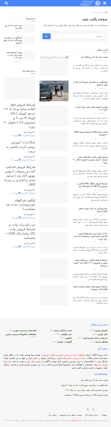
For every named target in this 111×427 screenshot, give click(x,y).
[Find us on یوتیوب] (107, 409)
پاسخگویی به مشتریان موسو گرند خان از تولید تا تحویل (12, 40)
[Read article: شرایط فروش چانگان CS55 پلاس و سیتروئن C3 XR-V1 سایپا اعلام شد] (54, 192)
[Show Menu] (104, 3)
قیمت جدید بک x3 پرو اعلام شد (94, 57)
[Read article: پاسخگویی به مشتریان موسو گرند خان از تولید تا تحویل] (54, 91)
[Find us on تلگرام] (100, 409)
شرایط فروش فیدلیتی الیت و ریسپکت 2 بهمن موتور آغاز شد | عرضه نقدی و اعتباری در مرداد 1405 (19, 175)
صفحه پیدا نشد (97, 12)
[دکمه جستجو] (6, 3)
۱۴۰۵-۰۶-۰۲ (102, 138)
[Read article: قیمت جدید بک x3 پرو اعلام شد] (54, 66)
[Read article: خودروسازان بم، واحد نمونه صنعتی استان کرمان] (54, 217)
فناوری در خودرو (65, 341)
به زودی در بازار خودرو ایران (95, 338)
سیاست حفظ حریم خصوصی (70, 415)
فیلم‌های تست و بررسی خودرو (71, 355)
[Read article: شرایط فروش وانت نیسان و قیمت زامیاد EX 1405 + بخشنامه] (54, 295)
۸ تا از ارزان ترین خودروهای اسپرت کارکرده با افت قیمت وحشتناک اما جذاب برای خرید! (90, 236)
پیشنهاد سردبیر (101, 341)
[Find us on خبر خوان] (88, 409)
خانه (106, 12)
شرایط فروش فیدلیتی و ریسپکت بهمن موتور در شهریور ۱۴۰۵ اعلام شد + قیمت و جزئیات (90, 263)
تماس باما (53, 415)
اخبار (14, 361)
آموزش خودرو (102, 330)
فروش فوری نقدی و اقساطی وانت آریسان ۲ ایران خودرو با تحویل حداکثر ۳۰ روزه (90, 160)
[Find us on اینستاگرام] (103, 409)
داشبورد (68, 338)
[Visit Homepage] (90, 3)
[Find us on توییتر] (93, 409)
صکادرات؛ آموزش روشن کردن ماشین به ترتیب (20, 146)
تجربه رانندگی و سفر (63, 330)
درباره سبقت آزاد (92, 415)
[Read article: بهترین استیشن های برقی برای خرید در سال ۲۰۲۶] (54, 116)
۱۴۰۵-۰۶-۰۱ (102, 269)
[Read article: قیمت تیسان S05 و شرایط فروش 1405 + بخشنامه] (54, 141)
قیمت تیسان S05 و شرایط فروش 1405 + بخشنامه (86, 395)
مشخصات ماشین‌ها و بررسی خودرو (21, 334)
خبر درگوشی (66, 334)
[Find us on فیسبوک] (97, 409)
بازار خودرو (103, 334)
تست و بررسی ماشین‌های (66, 358)
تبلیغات (104, 415)
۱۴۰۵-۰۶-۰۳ (102, 60)
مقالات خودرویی (49, 355)
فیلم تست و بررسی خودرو (25, 330)
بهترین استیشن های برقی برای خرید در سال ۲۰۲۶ (14, 55)
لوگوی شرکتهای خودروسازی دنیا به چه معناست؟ (20, 204)
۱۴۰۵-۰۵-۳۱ (102, 293)
